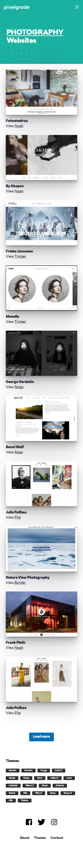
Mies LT (30, 785)
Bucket (28, 770)
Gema (12, 778)
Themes (40, 838)
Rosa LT (68, 793)
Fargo (19, 387)
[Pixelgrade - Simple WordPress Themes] (17, 7)
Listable (13, 785)
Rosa (18, 452)
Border (20, 583)
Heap (26, 778)
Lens (69, 778)
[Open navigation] (77, 7)
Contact (57, 838)
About (24, 838)
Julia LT (54, 778)
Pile (17, 518)
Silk (11, 800)
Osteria (60, 785)
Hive (39, 778)
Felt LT (58, 770)
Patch (12, 793)
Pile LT (38, 793)
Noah (18, 126)
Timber (20, 257)
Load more (41, 736)
